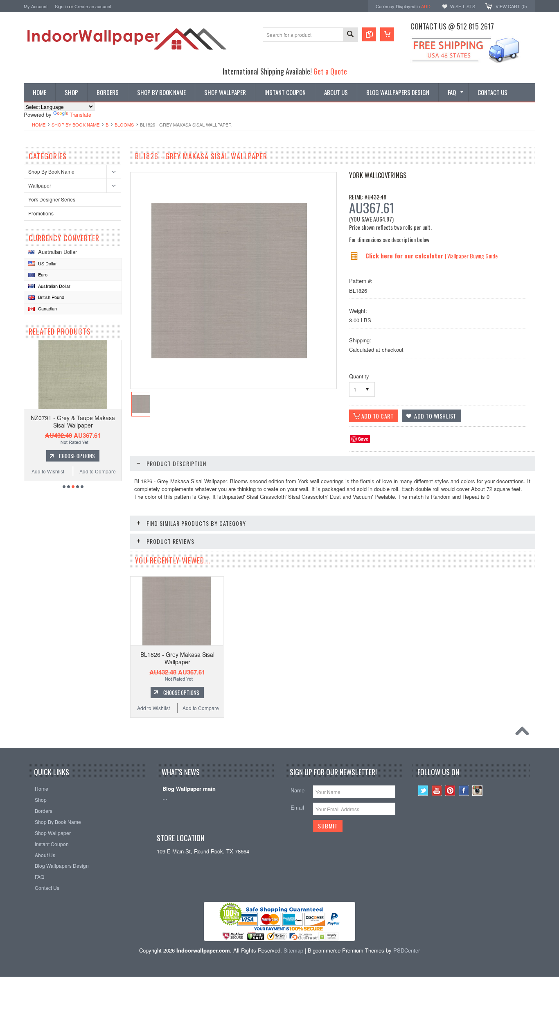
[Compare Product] (369, 34)
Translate (80, 114)
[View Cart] (387, 34)
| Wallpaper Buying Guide (471, 255)
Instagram (477, 790)
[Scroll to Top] (524, 733)
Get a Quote (330, 71)
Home (38, 124)
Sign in (61, 6)
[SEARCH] (350, 35)
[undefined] (229, 356)
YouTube (437, 790)
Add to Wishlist (48, 471)
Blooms (124, 124)
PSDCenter (406, 950)
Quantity (359, 376)
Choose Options (77, 456)
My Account (35, 6)
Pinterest (450, 790)
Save (363, 439)
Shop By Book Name (75, 124)
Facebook (464, 790)
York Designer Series (51, 199)
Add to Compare (97, 471)
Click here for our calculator (405, 255)
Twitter (423, 790)
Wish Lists (462, 6)
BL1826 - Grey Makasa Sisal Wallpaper (177, 658)
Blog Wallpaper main (189, 788)
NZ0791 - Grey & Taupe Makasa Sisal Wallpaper (73, 421)
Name (297, 790)
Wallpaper (39, 185)
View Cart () (511, 6)
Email (297, 807)
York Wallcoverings (377, 175)
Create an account (92, 6)
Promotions (41, 213)
